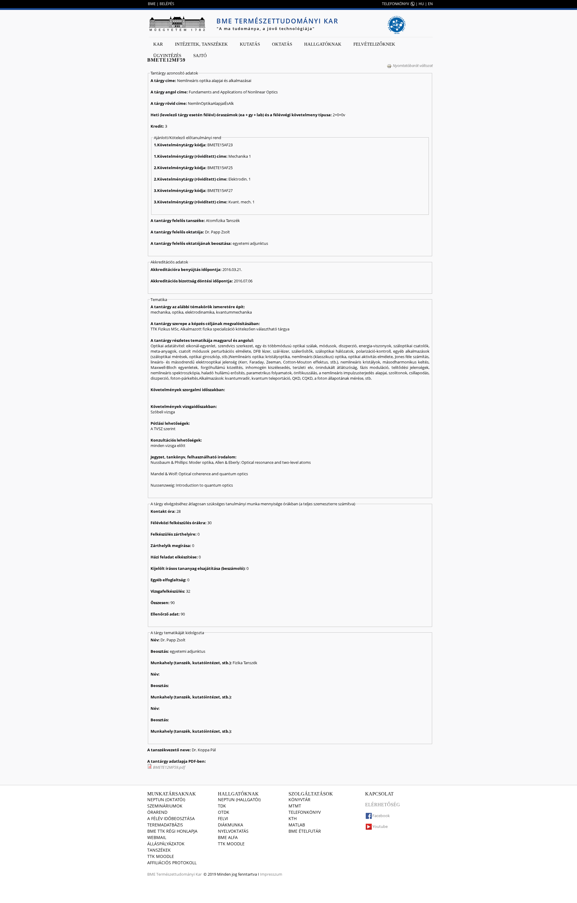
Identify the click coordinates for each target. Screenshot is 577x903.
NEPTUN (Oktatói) (166, 799)
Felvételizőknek (374, 44)
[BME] (177, 23)
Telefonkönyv (304, 812)
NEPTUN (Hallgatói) (239, 799)
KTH (292, 818)
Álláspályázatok (166, 844)
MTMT (294, 806)
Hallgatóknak (322, 44)
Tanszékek (159, 850)
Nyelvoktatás (233, 831)
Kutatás (250, 44)
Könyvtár (299, 799)
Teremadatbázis (165, 825)
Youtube (380, 826)
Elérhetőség (382, 804)
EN (430, 3)
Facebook (381, 815)
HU (421, 3)
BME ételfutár (304, 831)
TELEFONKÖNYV (395, 3)
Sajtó (200, 55)
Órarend (157, 812)
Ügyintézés (167, 55)
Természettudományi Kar (179, 874)
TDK (222, 806)
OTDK (223, 812)
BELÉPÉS (167, 3)
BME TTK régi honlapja (172, 831)
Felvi (223, 818)
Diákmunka (230, 825)
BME (152, 3)
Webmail (156, 837)
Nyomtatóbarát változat (413, 65)
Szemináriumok (164, 806)
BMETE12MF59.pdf (169, 767)
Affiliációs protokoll (172, 862)
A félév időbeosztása (171, 818)
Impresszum (271, 874)
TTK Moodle (160, 856)
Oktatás (282, 44)
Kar (158, 44)
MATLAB (296, 825)
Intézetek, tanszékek (201, 44)
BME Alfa (228, 837)
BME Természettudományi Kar (277, 20)
